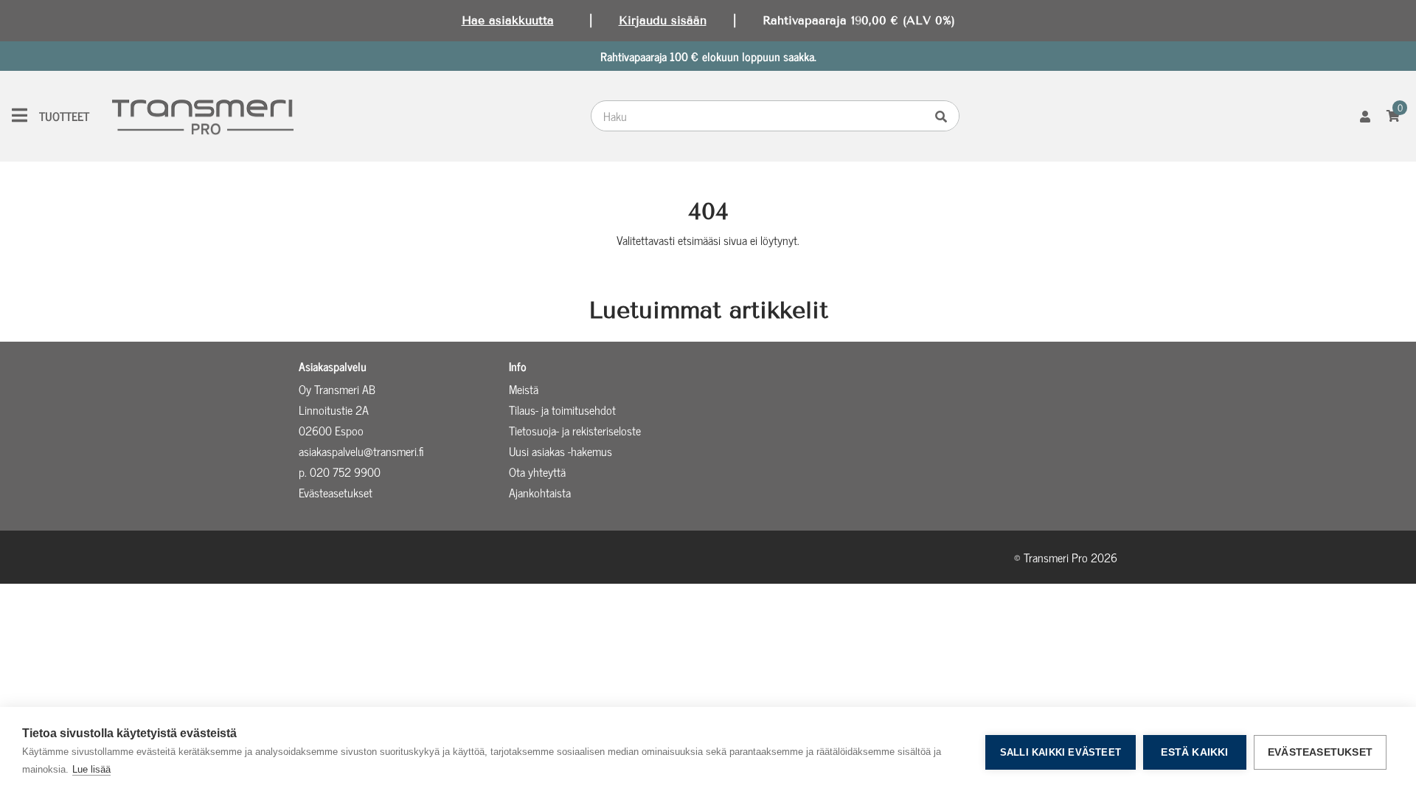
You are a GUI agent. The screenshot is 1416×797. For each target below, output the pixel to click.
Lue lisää (91, 769)
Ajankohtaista (540, 492)
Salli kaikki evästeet (1060, 752)
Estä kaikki (1194, 752)
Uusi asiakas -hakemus (560, 450)
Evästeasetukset (1320, 752)
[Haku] (945, 116)
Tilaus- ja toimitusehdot (562, 409)
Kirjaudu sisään (663, 20)
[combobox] (761, 116)
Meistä (523, 388)
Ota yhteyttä (537, 471)
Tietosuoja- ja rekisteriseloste (575, 430)
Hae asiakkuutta (508, 20)
